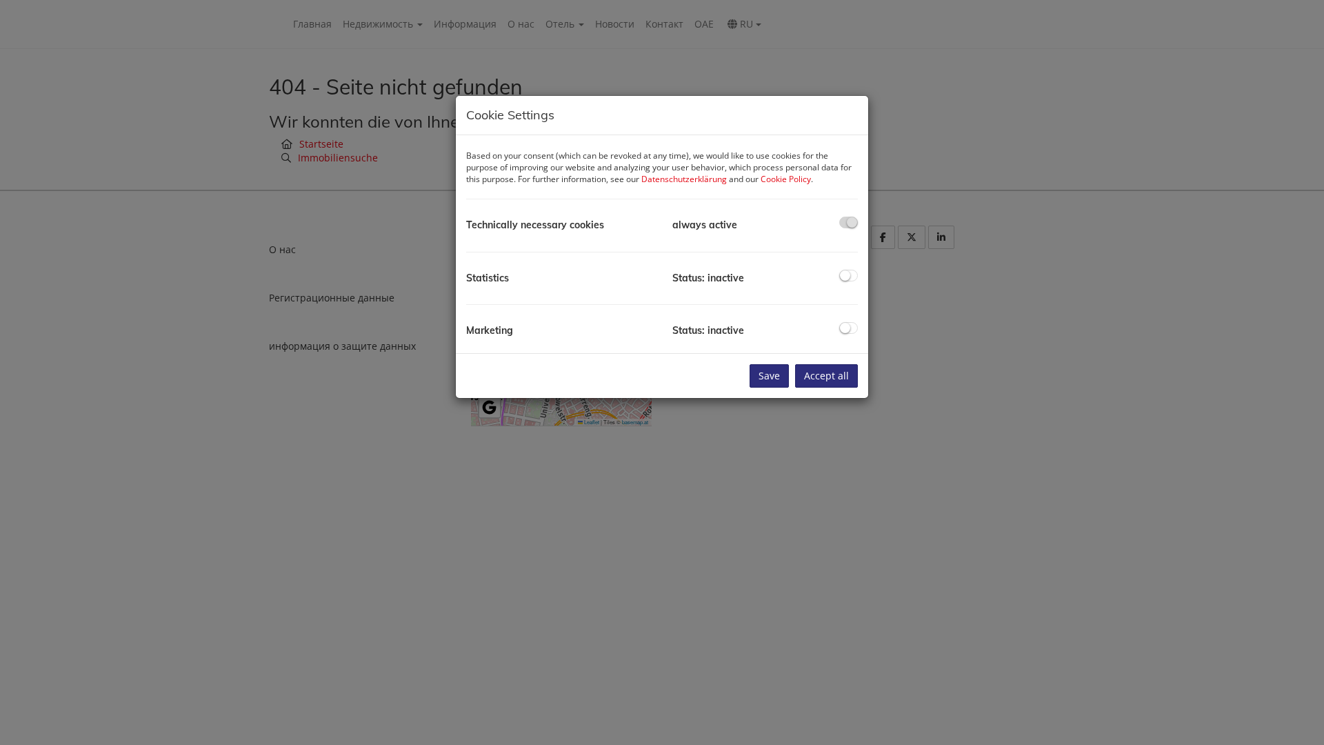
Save (769, 375)
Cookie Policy (786, 179)
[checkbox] (848, 222)
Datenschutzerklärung (684, 179)
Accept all (826, 375)
